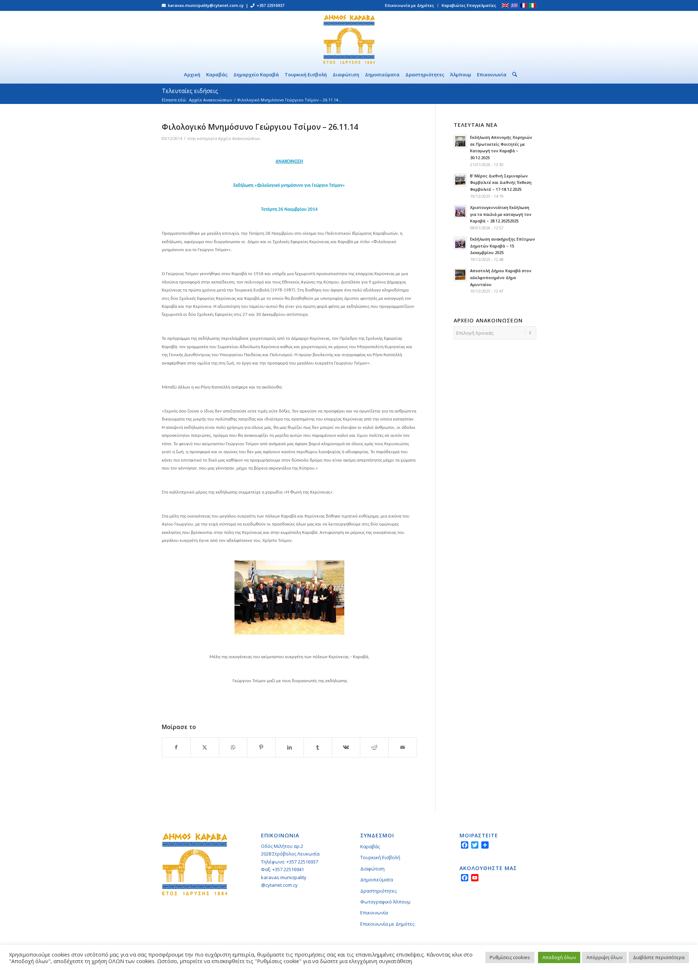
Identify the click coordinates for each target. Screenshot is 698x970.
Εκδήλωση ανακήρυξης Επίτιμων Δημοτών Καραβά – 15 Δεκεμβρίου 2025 (502, 245)
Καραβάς (370, 846)
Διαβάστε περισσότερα (659, 957)
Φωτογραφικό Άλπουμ (385, 901)
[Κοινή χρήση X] (205, 747)
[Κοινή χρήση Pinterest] (261, 747)
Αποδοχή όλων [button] (559, 957)
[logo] (349, 38)
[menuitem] (409, 5)
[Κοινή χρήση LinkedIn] (290, 747)
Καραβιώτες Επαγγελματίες (469, 5)
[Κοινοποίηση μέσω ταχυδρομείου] (403, 747)
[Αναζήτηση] (513, 74)
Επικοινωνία (374, 912)
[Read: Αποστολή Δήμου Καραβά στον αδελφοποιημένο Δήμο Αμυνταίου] (460, 274)
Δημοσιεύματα (376, 879)
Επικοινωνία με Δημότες (409, 5)
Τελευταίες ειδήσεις (190, 91)
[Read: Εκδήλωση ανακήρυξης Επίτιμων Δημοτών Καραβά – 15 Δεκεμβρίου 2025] (460, 243)
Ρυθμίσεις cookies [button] (510, 957)
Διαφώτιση (372, 868)
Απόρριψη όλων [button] (604, 957)
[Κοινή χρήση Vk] (346, 747)
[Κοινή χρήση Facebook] (176, 747)
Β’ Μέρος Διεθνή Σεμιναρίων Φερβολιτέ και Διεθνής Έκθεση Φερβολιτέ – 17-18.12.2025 (500, 182)
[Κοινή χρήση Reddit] (374, 747)
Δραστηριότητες (378, 891)
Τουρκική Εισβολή (380, 857)
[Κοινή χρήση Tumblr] (318, 747)
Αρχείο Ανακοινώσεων (239, 138)
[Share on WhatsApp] (233, 747)
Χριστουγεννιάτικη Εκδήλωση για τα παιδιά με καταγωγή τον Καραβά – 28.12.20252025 (500, 214)
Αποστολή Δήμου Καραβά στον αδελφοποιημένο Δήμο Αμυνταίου (500, 277)
